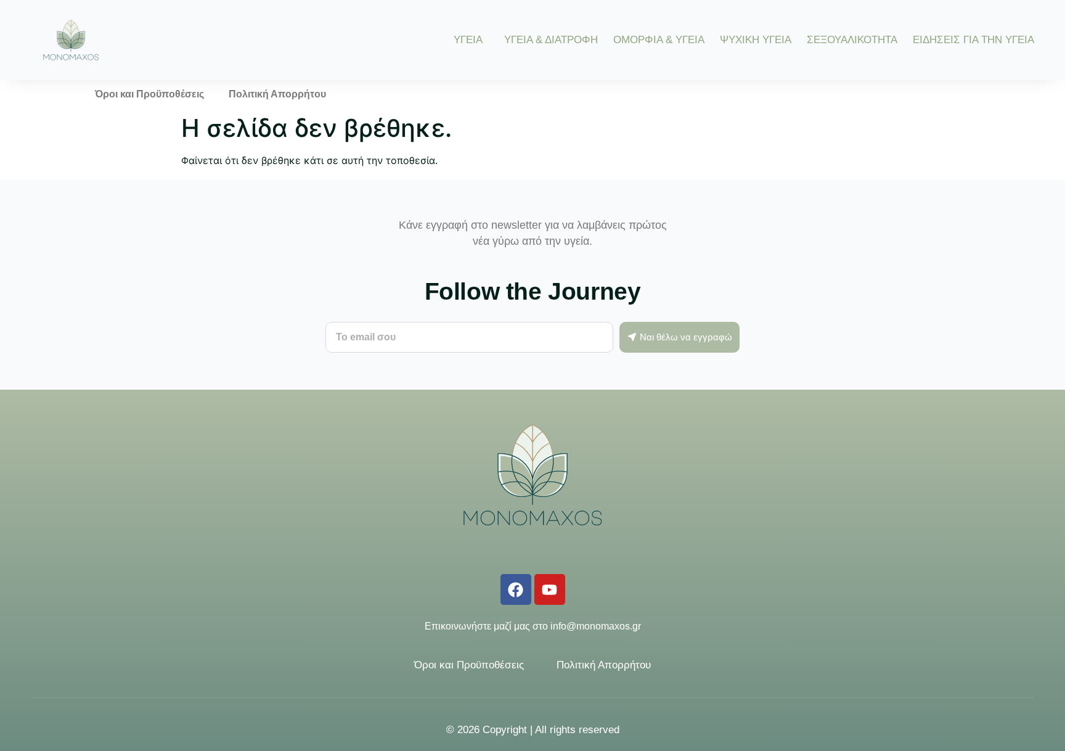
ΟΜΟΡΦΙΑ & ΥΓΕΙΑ (658, 40)
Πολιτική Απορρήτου (277, 94)
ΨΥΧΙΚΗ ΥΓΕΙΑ (755, 40)
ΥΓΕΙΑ (468, 40)
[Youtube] (549, 589)
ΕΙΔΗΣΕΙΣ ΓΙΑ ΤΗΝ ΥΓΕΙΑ (973, 40)
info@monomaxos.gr (595, 626)
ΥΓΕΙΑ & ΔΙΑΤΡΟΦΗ (551, 40)
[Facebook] (515, 589)
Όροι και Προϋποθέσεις (149, 94)
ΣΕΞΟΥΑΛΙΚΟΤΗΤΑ (852, 40)
